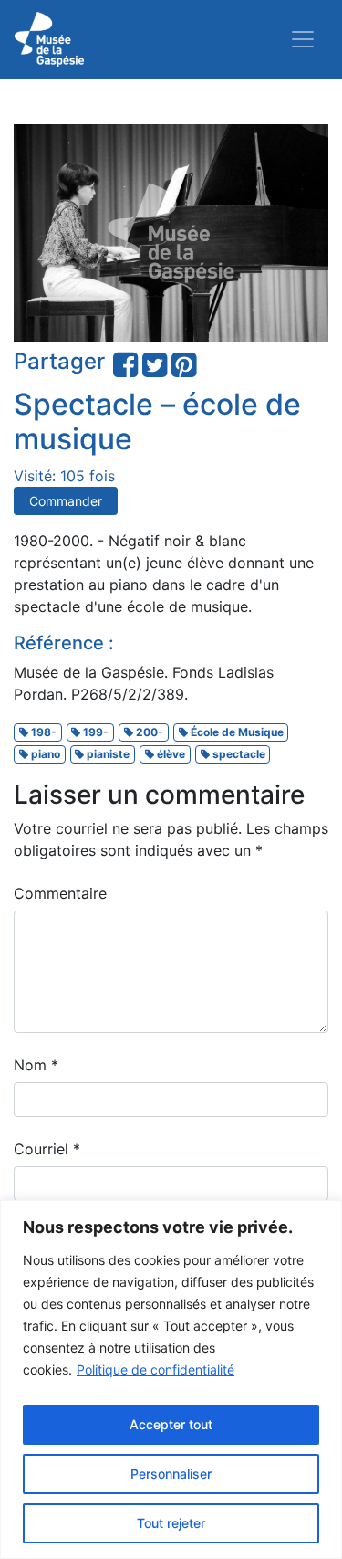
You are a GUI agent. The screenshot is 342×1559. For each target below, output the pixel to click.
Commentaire (60, 893)
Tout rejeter (171, 1523)
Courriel (47, 1149)
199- (94, 732)
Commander (65, 501)
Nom (36, 1065)
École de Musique (236, 732)
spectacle (237, 754)
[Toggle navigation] (302, 39)
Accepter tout (171, 1424)
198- (42, 732)
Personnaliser (171, 1473)
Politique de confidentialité (155, 1369)
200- (148, 732)
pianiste (107, 754)
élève (169, 754)
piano (44, 754)
